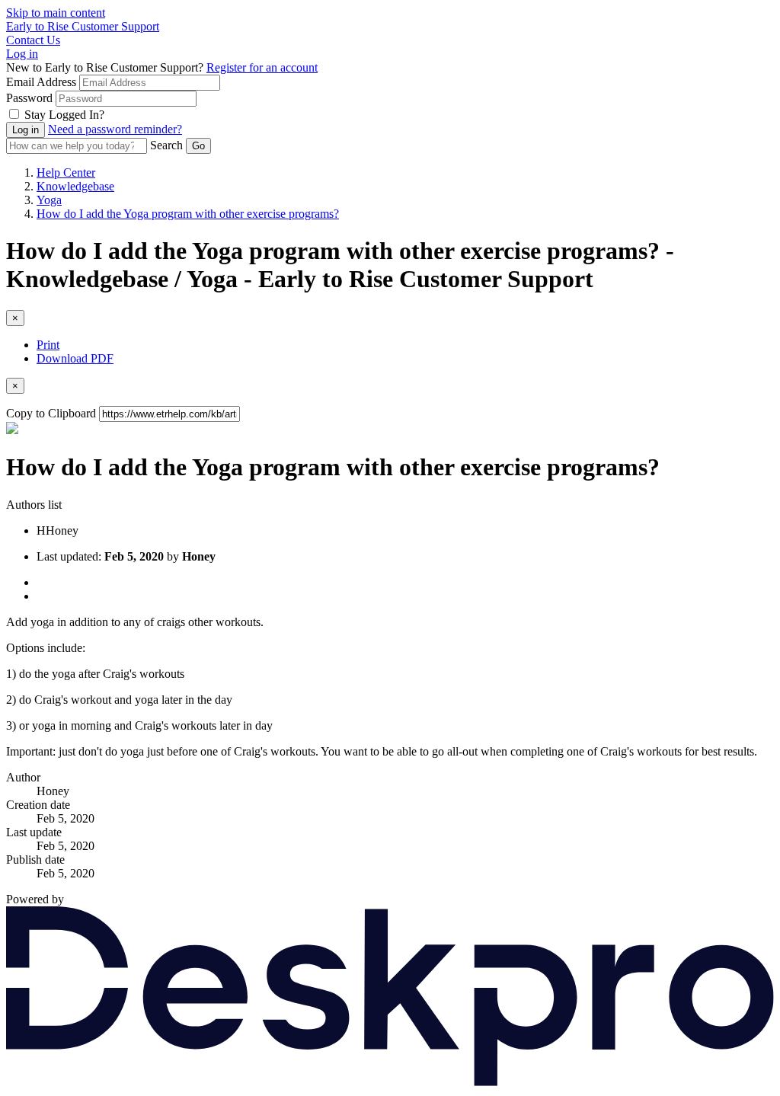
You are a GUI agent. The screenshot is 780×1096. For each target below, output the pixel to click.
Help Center (66, 172)
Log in (22, 53)
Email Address (41, 81)
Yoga (49, 199)
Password (29, 97)
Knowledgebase (75, 186)
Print (48, 344)
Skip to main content (55, 12)
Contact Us (33, 40)
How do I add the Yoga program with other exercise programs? (188, 213)
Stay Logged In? (64, 114)
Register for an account (262, 67)
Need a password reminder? (115, 129)
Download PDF (75, 358)
